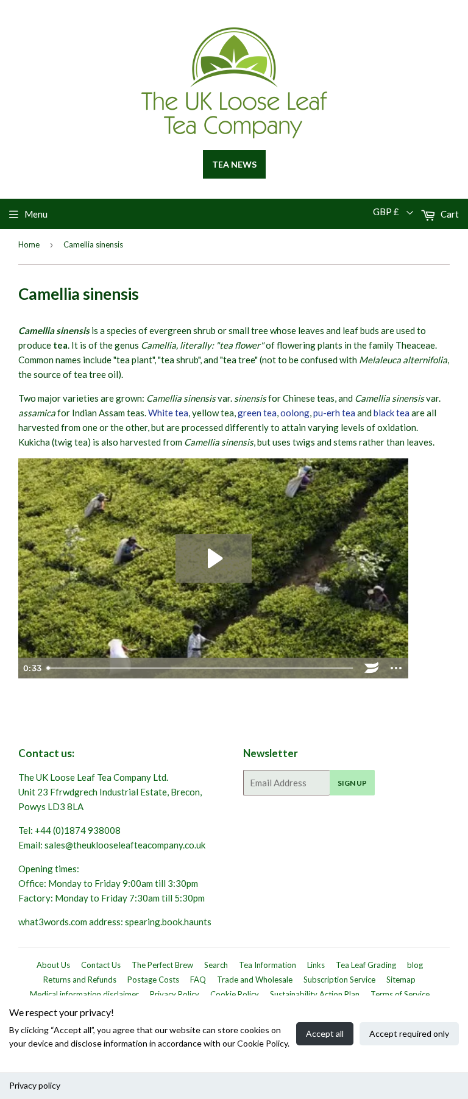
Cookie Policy (234, 994)
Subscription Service (339, 979)
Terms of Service (400, 994)
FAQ (198, 979)
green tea (257, 412)
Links (316, 965)
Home (29, 244)
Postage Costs (153, 979)
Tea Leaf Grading (366, 965)
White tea (168, 412)
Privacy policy (34, 1085)
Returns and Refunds (79, 979)
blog (415, 965)
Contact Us (101, 965)
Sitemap (401, 979)
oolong (295, 412)
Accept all (325, 1033)
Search (216, 965)
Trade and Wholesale (254, 979)
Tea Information (267, 965)
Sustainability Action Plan (315, 994)
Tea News (234, 164)
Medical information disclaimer (84, 994)
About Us (53, 965)
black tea (392, 412)
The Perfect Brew (162, 965)
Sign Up (352, 783)
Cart (449, 213)
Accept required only (409, 1033)
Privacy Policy (174, 994)
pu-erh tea (334, 412)
